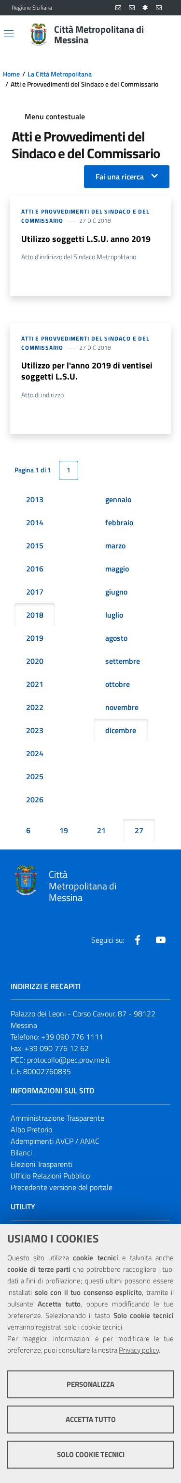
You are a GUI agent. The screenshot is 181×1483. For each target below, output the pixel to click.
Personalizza (90, 1384)
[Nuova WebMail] (118, 8)
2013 (34, 499)
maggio (117, 568)
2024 (34, 753)
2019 (34, 638)
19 (63, 830)
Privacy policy (139, 1350)
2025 (34, 776)
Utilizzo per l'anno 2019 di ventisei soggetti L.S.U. (87, 371)
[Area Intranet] (145, 8)
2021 (34, 684)
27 (139, 830)
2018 (34, 615)
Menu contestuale (55, 116)
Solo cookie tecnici (91, 1454)
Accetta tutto (91, 1419)
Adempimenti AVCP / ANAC (55, 1141)
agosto (116, 638)
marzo (115, 545)
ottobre (117, 684)
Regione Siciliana (32, 7)
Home (11, 74)
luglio (114, 615)
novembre (122, 707)
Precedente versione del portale (61, 1187)
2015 (34, 545)
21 (101, 830)
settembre (122, 661)
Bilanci (21, 1152)
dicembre (120, 730)
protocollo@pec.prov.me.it (68, 1059)
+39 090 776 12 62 (57, 1048)
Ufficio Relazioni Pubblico (50, 1175)
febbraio (119, 522)
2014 (34, 522)
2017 (34, 591)
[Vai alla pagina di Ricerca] (163, 34)
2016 (34, 568)
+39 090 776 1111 (72, 1036)
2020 (34, 661)
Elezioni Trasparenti (41, 1164)
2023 (34, 730)
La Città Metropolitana (60, 74)
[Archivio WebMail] (132, 8)
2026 (34, 799)
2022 (34, 707)
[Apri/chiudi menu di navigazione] (8, 33)
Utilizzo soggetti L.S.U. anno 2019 (86, 238)
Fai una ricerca (120, 176)
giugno (116, 591)
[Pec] (159, 8)
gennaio (118, 499)
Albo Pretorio (31, 1129)
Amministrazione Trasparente (57, 1118)
